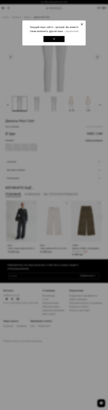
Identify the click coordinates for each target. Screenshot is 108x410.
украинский (71, 31)
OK (54, 39)
